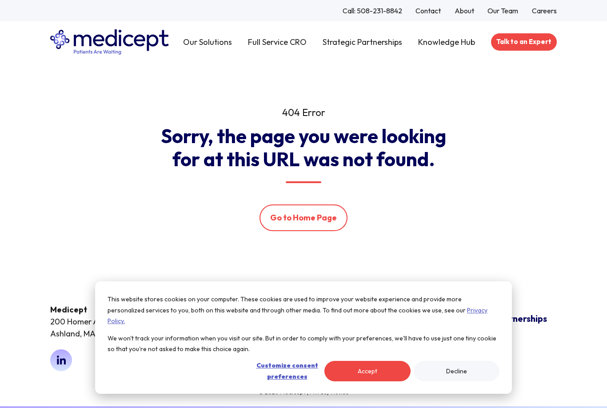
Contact (428, 10)
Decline (456, 371)
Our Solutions (207, 42)
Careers (544, 10)
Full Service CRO (277, 42)
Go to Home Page (303, 217)
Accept (367, 371)
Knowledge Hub (446, 42)
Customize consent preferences (287, 370)
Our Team (502, 10)
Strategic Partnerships (362, 42)
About (464, 10)
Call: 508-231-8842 (372, 10)
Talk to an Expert (523, 41)
